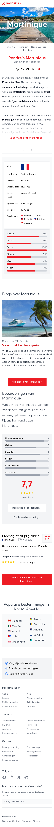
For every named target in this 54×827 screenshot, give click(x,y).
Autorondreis (33, 729)
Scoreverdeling (27, 563)
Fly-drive (6, 725)
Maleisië (28, 219)
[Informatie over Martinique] (17, 69)
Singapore (28, 223)
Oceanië (31, 706)
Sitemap (37, 821)
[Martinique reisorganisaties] (22, 69)
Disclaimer (27, 821)
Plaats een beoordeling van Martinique (27, 579)
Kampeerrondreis (10, 733)
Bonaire (38, 635)
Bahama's (39, 640)
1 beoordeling (27, 497)
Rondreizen (7, 752)
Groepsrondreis (9, 721)
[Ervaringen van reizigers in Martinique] (38, 69)
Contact (16, 821)
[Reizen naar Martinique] (28, 69)
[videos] (31, 150)
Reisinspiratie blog (10, 747)
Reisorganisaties (34, 752)
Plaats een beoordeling (26, 517)
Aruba (37, 619)
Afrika (5, 694)
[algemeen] (23, 150)
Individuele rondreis (36, 721)
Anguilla (38, 629)
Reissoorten (32, 756)
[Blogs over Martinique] (33, 69)
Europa (5, 698)
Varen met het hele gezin (20, 345)
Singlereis (6, 729)
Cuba (15, 636)
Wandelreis (32, 733)
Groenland (18, 641)
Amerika (17, 631)
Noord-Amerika (39, 47)
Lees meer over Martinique (26, 138)
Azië (29, 694)
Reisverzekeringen (10, 760)
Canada (17, 620)
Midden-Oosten (9, 706)
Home (8, 47)
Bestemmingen (21, 47)
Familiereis (32, 725)
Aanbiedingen (8, 756)
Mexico (16, 626)
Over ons (6, 821)
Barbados (39, 624)
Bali (39, 216)
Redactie (24, 341)
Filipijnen (41, 219)
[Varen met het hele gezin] (27, 318)
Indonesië (28, 216)
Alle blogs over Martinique (26, 382)
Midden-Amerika (10, 702)
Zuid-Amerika (33, 702)
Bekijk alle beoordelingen (26, 508)
